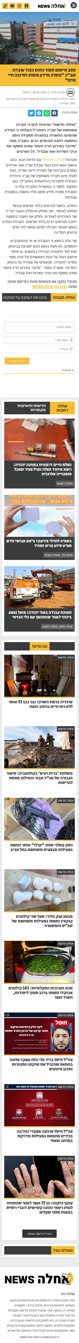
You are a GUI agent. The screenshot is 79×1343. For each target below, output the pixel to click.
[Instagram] (19, 6)
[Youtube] (12, 6)
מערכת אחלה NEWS (49, 286)
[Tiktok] (5, 6)
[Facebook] (26, 6)
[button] (54, 113)
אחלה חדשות (54, 160)
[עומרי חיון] (52, 6)
